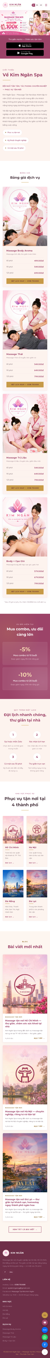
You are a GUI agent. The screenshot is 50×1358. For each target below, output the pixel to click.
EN (37, 5)
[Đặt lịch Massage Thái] (25, 319)
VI (33, 5)
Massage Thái (8, 1333)
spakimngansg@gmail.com (19, 1288)
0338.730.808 (20, 1285)
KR (41, 5)
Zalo (11, 1272)
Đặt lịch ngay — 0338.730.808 (25, 281)
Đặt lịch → (9, 863)
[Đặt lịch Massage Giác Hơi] (25, 526)
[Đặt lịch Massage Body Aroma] (25, 216)
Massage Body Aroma (12, 1329)
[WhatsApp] (45, 1337)
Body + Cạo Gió (9, 1341)
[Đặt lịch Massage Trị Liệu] (25, 423)
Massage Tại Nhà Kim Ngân (23, 1291)
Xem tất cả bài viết (25, 1229)
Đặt (45, 1315)
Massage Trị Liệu (9, 1337)
